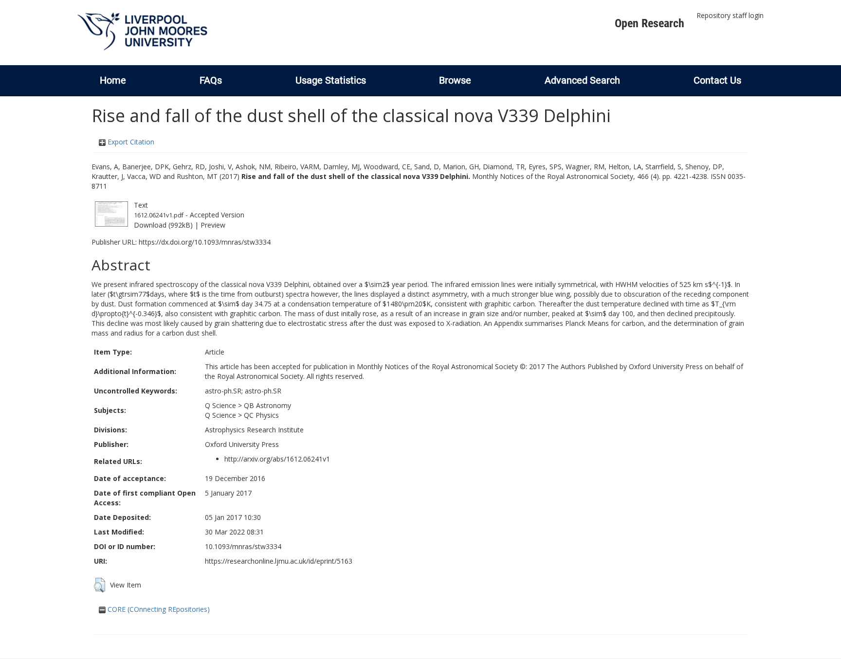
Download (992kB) (163, 225)
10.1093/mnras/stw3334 (243, 546)
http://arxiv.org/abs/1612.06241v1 (277, 458)
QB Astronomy (267, 405)
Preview (213, 225)
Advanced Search (582, 80)
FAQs (211, 80)
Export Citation (130, 141)
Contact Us (717, 80)
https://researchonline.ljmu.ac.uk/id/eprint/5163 (278, 561)
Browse (455, 80)
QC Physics (261, 415)
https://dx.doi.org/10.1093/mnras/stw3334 (205, 242)
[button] (99, 585)
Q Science (220, 405)
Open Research (649, 23)
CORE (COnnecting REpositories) (158, 609)
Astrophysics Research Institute (254, 429)
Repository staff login (730, 15)
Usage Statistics (330, 80)
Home (113, 80)
